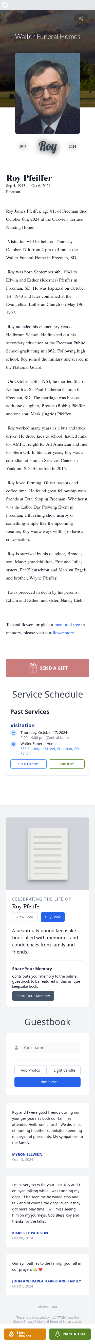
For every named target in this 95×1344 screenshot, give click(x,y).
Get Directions (28, 764)
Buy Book (53, 916)
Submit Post (47, 1081)
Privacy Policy (33, 1321)
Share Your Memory (33, 995)
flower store (63, 632)
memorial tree (67, 624)
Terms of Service (61, 1321)
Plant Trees (66, 764)
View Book (24, 916)
